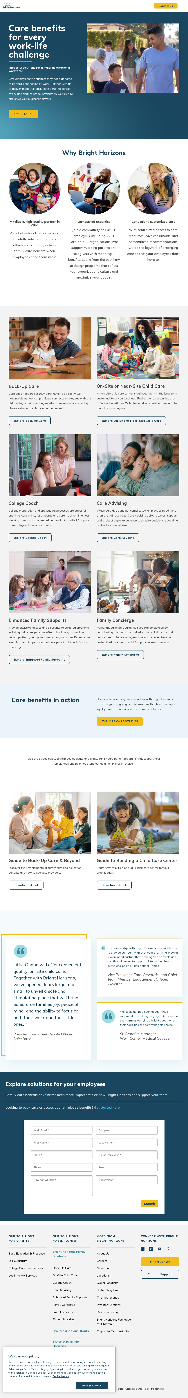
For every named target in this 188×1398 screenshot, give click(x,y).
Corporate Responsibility (113, 1331)
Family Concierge (64, 1304)
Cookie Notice (115, 1388)
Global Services (63, 1312)
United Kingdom (107, 1290)
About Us (103, 1253)
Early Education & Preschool (27, 1253)
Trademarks (157, 1388)
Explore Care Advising (118, 537)
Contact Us (165, 5)
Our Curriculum (18, 1261)
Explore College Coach (30, 537)
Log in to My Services (23, 1275)
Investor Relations (109, 1305)
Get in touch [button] (23, 114)
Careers (102, 1261)
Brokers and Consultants (71, 1331)
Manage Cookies (92, 1385)
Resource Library (108, 1312)
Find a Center (160, 1261)
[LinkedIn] (151, 1249)
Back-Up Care (62, 1268)
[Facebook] (142, 1249)
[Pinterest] (168, 1249)
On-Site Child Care (65, 1275)
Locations (103, 1275)
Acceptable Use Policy (137, 1388)
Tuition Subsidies (64, 1319)
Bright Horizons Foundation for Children (115, 1322)
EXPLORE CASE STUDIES (120, 721)
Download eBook (26, 885)
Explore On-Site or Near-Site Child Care (131, 420)
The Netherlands (108, 1297)
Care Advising (62, 1290)
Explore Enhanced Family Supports (39, 659)
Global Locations (107, 1283)
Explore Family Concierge (120, 654)
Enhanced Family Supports (70, 1297)
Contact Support (160, 1274)
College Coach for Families (26, 1268)
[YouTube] (159, 1249)
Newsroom (104, 1268)
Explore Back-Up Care (29, 420)
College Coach (62, 1282)
